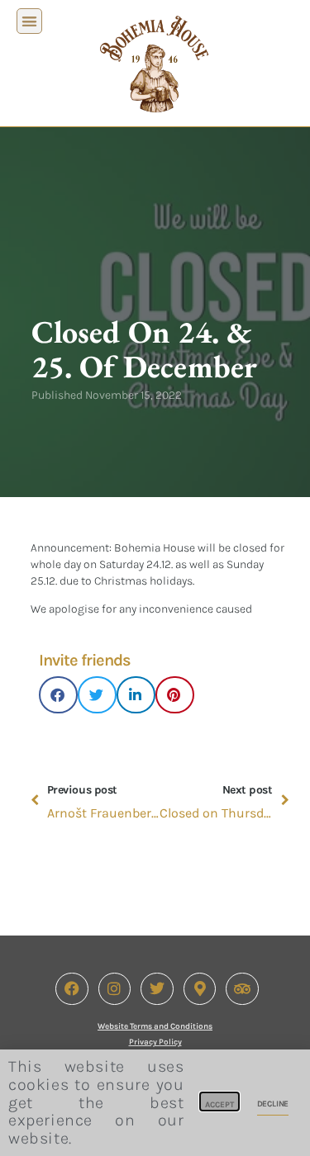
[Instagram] (114, 989)
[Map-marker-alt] (200, 989)
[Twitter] (157, 989)
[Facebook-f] (71, 989)
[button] (29, 21)
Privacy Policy (155, 1042)
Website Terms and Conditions (155, 1026)
